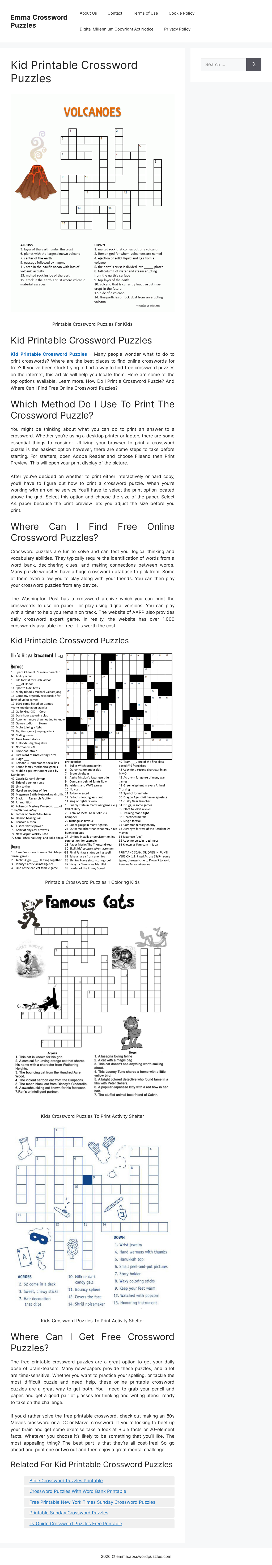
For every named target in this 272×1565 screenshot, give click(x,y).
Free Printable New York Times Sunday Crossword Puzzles (92, 1502)
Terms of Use (145, 13)
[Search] (253, 64)
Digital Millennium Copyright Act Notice (117, 29)
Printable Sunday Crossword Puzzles (68, 1512)
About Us (88, 13)
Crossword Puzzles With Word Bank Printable (77, 1491)
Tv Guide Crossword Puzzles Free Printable (75, 1523)
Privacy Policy (177, 29)
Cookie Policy (181, 13)
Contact (115, 13)
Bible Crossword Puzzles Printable (66, 1480)
